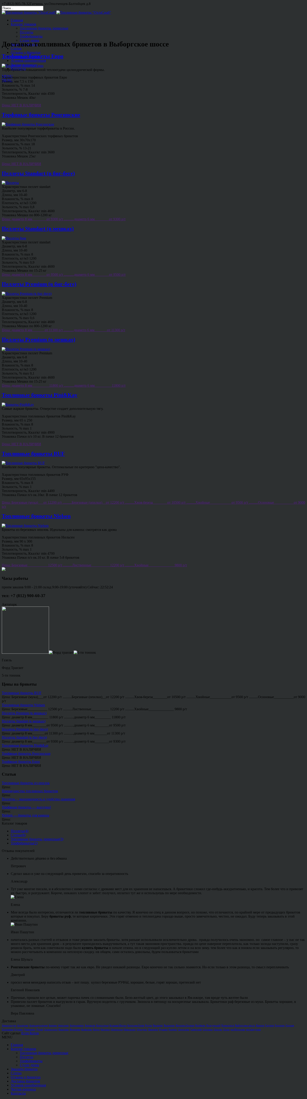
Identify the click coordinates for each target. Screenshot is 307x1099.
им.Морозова (238, 1029)
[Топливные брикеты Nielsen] (25, 525)
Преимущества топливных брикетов (30, 791)
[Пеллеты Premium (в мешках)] (26, 349)
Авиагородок (9, 1025)
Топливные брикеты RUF (33, 454)
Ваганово (158, 1025)
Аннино (53, 1025)
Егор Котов (30, 1033)
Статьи (16, 48)
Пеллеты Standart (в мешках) (38, 229)
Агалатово (22, 1025)
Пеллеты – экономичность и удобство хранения (38, 799)
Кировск (105, 1029)
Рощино (173, 1029)
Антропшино (77, 1025)
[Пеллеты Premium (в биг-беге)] (26, 294)
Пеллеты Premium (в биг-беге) (39, 284)
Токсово (218, 1029)
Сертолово (183, 1029)
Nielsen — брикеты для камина (25, 815)
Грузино (18, 1029)
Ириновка (75, 1029)
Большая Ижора (118, 1025)
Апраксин (90, 1025)
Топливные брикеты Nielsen (36, 516)
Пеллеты (26, 32)
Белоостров (102, 1025)
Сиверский (196, 1029)
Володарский (213, 1025)
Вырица (260, 1025)
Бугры (148, 1025)
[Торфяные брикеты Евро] (22, 66)
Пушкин (163, 1029)
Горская (290, 1025)
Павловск (153, 1029)
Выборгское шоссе (245, 1025)
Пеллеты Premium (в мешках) (38, 339)
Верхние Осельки (185, 1025)
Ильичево (63, 1029)
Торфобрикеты (31, 36)
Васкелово (169, 1025)
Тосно (226, 1029)
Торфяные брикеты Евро (32, 56)
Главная (17, 20)
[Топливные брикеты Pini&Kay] (18, 404)
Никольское (130, 1029)
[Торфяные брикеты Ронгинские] (28, 124)
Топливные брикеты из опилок (26, 783)
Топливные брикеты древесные (44, 28)
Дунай (39, 1029)
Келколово (86, 1029)
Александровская (38, 1025)
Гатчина (269, 1025)
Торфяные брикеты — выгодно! (26, 807)
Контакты (18, 69)
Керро (96, 1029)
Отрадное (142, 1029)
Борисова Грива (135, 1025)
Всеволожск (227, 1025)
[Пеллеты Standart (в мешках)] (14, 238)
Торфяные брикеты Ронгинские (41, 115)
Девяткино (29, 1029)
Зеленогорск (51, 1029)
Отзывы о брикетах (26, 52)
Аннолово (63, 1025)
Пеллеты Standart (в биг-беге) (38, 173)
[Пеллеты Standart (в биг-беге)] (10, 183)
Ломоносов (117, 1029)
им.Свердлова (253, 1029)
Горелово (280, 1025)
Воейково (200, 1025)
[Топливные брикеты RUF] (23, 463)
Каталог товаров (23, 24)
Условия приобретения (28, 60)
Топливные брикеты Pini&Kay (39, 395)
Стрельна (208, 1029)
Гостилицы (7, 1029)
